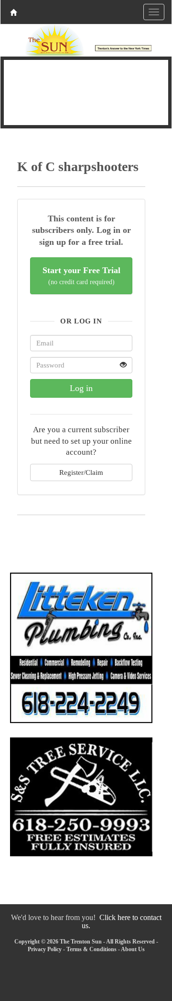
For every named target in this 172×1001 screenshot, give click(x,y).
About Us (133, 949)
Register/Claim (81, 472)
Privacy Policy (45, 949)
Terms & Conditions (91, 949)
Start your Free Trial (81, 275)
